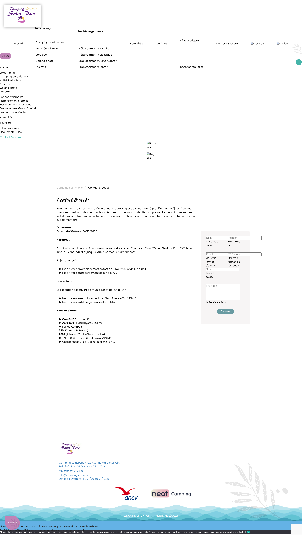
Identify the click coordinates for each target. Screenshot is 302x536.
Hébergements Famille (94, 48)
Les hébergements (90, 31)
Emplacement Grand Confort (98, 61)
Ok (248, 532)
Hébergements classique (95, 54)
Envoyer (225, 311)
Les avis (41, 67)
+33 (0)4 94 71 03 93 (71, 471)
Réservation (12, 522)
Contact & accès (227, 43)
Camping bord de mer (50, 42)
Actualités (136, 43)
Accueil (18, 43)
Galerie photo (45, 61)
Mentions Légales (167, 516)
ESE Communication (137, 516)
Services (41, 54)
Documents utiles (192, 67)
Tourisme (161, 43)
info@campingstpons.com (75, 475)
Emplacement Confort (93, 67)
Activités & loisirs (47, 48)
